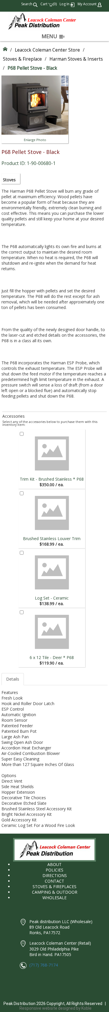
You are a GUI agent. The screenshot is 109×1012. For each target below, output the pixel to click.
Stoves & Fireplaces (54, 886)
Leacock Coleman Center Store (47, 50)
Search (27, 3)
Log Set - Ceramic (52, 598)
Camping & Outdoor (54, 892)
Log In (65, 3)
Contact (54, 881)
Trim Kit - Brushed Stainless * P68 (52, 479)
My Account (87, 3)
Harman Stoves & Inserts (76, 59)
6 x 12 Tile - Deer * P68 (52, 657)
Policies (54, 870)
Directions (54, 875)
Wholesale (54, 897)
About (54, 864)
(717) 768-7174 (43, 965)
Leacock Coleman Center (52, 19)
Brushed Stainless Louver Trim (52, 538)
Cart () (48, 3)
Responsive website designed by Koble (55, 1008)
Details (12, 679)
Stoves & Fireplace (22, 59)
